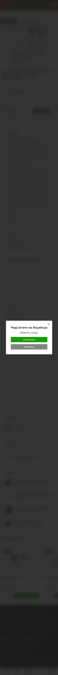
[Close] (48, 324)
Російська (29, 346)
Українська (29, 339)
